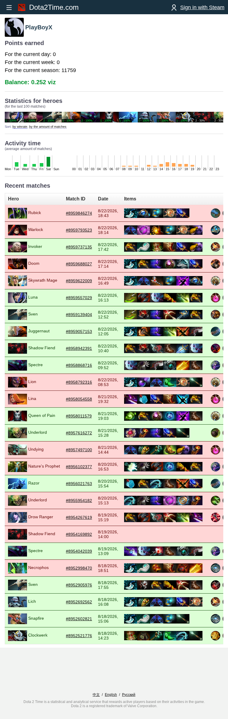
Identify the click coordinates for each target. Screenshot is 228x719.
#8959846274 (79, 213)
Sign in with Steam (202, 7)
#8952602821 (79, 618)
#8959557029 (79, 297)
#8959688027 (79, 264)
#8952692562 (79, 602)
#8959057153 (79, 331)
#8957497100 (79, 449)
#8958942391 (79, 348)
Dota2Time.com (54, 7)
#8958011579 (79, 416)
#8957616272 (79, 433)
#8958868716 (79, 365)
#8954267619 (79, 517)
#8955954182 (79, 500)
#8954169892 (79, 534)
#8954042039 (79, 551)
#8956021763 (79, 483)
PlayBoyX (38, 27)
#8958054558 (79, 399)
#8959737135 (79, 247)
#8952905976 (79, 585)
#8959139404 (79, 314)
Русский (128, 695)
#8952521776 (79, 635)
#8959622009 (79, 280)
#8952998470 (79, 568)
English (111, 695)
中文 (96, 695)
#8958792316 (79, 382)
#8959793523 (79, 230)
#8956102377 (79, 466)
